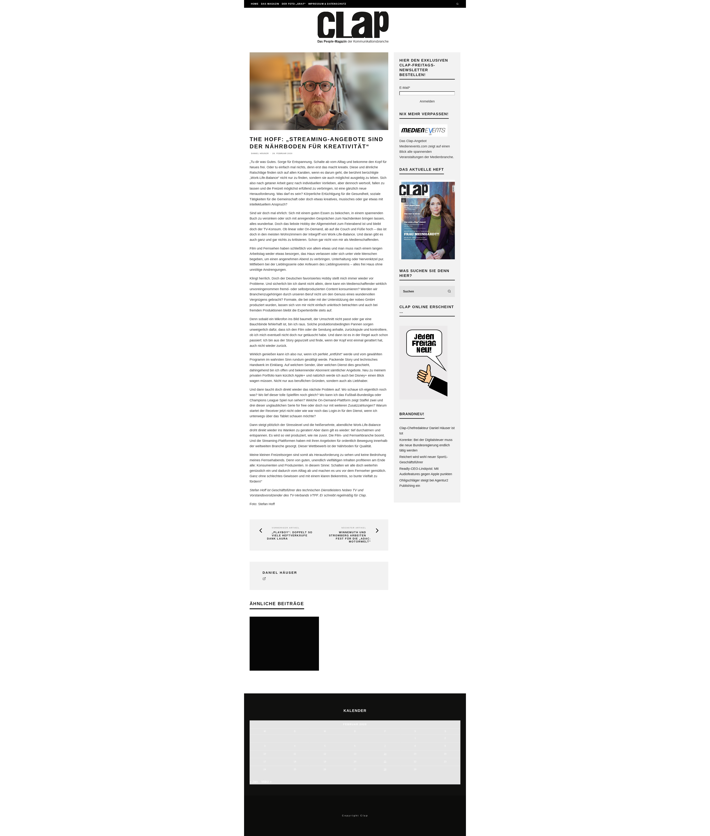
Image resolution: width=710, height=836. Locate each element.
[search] (449, 291)
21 (385, 761)
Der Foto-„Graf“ (294, 4)
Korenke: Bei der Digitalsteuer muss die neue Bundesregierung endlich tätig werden (425, 445)
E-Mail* (404, 88)
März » (266, 781)
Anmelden (427, 101)
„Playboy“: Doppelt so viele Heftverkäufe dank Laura (289, 535)
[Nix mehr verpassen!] (423, 135)
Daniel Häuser (260, 153)
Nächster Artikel (354, 528)
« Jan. (254, 781)
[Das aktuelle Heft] (427, 258)
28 (385, 769)
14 (385, 754)
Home (254, 4)
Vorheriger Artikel (286, 528)
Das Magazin (270, 4)
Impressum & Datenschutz (327, 4)
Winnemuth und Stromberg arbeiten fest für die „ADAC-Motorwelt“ (350, 537)
